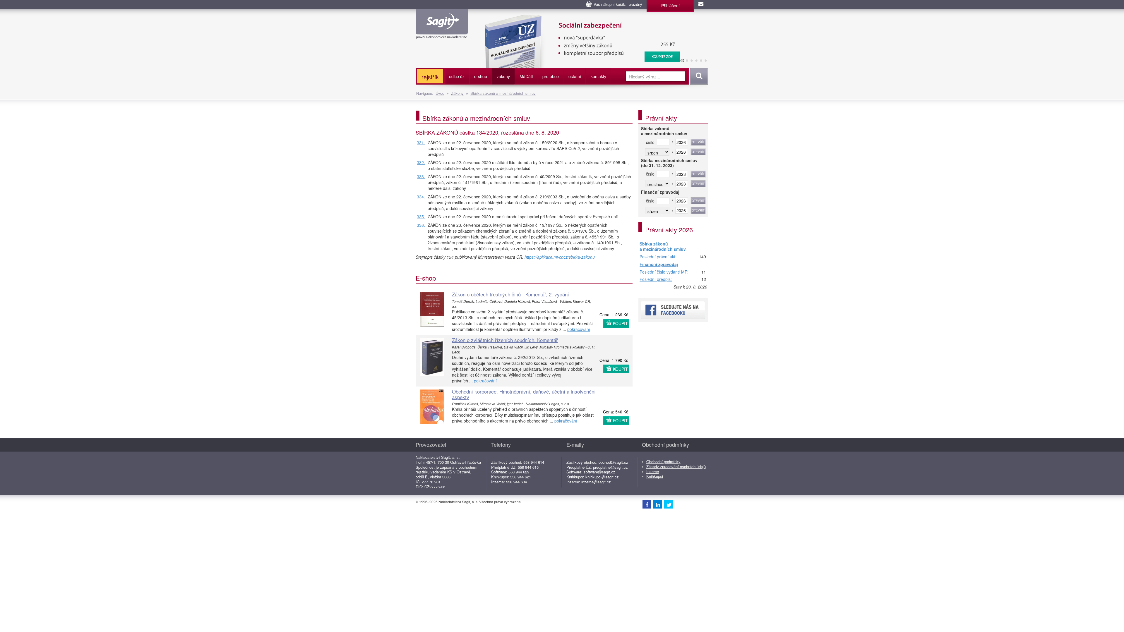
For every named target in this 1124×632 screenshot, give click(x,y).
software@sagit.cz (599, 472)
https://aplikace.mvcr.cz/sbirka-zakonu (560, 257)
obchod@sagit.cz (613, 462)
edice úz (457, 76)
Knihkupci (654, 476)
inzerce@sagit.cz (596, 482)
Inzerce (652, 471)
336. (421, 225)
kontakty (598, 76)
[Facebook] (646, 504)
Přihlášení (670, 5)
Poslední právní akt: (658, 257)
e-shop (480, 76)
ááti (526, 76)
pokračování (578, 329)
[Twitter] (668, 504)
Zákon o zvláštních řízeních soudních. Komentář (505, 340)
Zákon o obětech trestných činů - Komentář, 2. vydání (510, 294)
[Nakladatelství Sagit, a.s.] (442, 34)
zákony (503, 76)
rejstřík (430, 77)
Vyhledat (698, 76)
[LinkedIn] (657, 504)
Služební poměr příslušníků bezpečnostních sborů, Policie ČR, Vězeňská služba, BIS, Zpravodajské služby (578, 20)
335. (421, 216)
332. (421, 162)
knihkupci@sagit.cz (602, 477)
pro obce (550, 76)
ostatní (574, 76)
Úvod (440, 93)
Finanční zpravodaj (659, 264)
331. (421, 142)
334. (421, 197)
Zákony (457, 93)
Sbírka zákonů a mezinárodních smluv (503, 93)
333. (421, 176)
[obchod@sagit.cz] (701, 4)
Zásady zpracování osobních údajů (676, 466)
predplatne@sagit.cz (610, 467)
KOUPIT (620, 323)
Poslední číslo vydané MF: (664, 272)
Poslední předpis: (656, 279)
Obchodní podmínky (663, 461)
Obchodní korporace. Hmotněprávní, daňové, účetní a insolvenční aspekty (524, 394)
